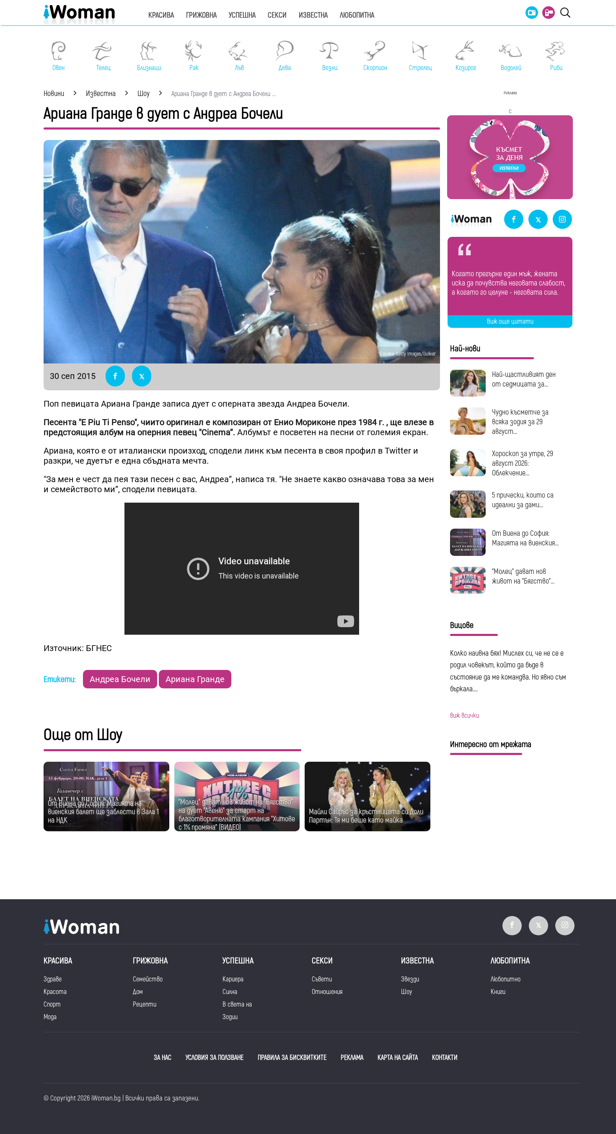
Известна (313, 15)
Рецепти (144, 1004)
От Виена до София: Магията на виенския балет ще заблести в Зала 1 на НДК (103, 812)
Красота (55, 992)
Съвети (322, 979)
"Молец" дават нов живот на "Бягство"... (523, 576)
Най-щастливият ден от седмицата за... (524, 379)
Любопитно (505, 979)
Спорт (52, 1004)
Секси (277, 15)
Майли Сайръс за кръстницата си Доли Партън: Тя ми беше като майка (366, 816)
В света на (237, 1004)
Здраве (53, 979)
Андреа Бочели (120, 679)
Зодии (230, 1017)
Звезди (410, 979)
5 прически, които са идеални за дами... (523, 500)
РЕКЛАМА (352, 1058)
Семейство (148, 979)
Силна (230, 992)
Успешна (242, 15)
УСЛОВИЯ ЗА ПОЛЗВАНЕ (214, 1058)
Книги (498, 992)
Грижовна (201, 15)
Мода (50, 1017)
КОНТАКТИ (445, 1058)
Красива (161, 15)
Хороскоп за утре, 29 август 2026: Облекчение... (522, 463)
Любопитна (357, 15)
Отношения (327, 992)
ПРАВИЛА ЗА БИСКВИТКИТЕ (292, 1058)
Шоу (406, 992)
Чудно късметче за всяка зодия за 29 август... (520, 421)
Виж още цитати (510, 321)
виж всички (464, 715)
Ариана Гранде (195, 679)
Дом (138, 992)
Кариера (233, 979)
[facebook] (513, 220)
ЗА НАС (162, 1058)
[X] (538, 220)
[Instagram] (562, 220)
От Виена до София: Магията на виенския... (525, 538)
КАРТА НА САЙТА (398, 1058)
